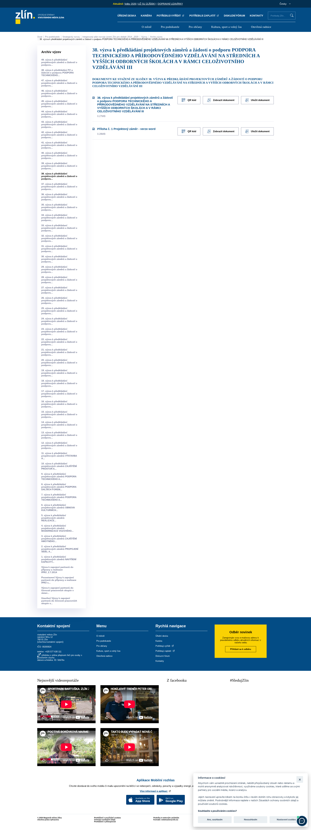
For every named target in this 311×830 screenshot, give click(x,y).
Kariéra (146, 15)
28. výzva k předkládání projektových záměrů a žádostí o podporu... (59, 280)
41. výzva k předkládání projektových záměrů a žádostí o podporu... (59, 145)
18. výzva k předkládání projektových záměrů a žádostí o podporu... (59, 383)
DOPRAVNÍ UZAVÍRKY (170, 3)
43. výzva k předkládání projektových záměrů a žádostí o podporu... (59, 124)
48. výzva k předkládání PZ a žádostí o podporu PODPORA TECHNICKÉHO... (57, 73)
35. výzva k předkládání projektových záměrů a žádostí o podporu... (59, 207)
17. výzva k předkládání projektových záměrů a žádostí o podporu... (59, 394)
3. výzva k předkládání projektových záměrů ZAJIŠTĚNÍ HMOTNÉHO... (59, 538)
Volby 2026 (130, 3)
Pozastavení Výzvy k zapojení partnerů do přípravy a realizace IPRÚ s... (58, 580)
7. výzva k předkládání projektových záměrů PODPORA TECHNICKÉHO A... (58, 497)
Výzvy (144, 37)
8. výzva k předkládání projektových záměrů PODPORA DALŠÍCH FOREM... (58, 487)
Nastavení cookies (286, 819)
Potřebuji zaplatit (202, 15)
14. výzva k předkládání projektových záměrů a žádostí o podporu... (59, 425)
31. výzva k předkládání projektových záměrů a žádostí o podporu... (59, 249)
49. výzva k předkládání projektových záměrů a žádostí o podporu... (59, 62)
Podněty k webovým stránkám (166, 818)
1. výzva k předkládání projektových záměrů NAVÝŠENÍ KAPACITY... (58, 559)
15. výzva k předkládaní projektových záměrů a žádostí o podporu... (59, 414)
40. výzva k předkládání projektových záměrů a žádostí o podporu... (59, 155)
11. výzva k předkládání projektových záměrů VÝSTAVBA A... (59, 456)
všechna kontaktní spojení (50, 642)
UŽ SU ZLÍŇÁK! (146, 3)
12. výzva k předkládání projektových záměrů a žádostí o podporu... (59, 445)
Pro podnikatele (170, 26)
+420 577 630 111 (53, 651)
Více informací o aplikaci (154, 791)
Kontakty (256, 15)
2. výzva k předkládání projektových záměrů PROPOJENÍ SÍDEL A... (59, 549)
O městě (146, 26)
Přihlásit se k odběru (240, 649)
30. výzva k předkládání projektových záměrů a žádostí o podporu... (59, 259)
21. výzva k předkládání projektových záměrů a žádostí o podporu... (59, 352)
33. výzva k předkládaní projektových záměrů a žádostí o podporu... (59, 228)
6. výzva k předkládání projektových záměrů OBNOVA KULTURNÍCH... (58, 507)
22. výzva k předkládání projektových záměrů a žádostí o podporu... (59, 342)
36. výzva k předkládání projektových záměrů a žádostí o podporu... (59, 197)
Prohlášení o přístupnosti (105, 822)
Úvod (39, 37)
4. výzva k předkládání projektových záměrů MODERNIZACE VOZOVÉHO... (57, 528)
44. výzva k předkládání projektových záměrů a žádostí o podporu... (59, 114)
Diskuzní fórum (234, 15)
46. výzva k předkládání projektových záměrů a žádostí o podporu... (59, 93)
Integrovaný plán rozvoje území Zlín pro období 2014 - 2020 (110, 37)
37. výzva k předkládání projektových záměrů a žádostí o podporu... (59, 186)
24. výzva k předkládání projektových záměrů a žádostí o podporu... (59, 321)
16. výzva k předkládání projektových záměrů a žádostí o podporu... (59, 404)
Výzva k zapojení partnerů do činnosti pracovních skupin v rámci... (57, 590)
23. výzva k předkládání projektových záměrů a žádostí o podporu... (59, 331)
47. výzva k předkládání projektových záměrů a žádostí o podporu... (59, 83)
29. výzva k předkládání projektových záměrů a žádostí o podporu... (59, 269)
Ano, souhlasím (215, 819)
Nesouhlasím (250, 819)
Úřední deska (126, 15)
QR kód (192, 100)
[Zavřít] (299, 779)
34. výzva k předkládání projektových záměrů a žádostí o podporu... (59, 217)
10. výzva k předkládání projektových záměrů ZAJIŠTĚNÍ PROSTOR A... (59, 466)
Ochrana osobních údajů (104, 820)
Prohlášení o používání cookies (107, 818)
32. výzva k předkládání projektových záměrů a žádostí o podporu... (59, 238)
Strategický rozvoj (71, 37)
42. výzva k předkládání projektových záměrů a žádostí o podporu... (59, 135)
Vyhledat (292, 15)
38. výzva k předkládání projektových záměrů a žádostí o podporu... (59, 176)
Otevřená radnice (261, 26)
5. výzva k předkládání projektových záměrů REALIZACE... (53, 518)
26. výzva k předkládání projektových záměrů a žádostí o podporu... (59, 300)
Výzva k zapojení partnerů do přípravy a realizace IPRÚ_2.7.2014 (57, 570)
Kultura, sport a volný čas (226, 26)
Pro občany (195, 26)
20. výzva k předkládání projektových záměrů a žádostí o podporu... (59, 362)
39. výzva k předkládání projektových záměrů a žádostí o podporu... (59, 166)
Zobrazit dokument (223, 100)
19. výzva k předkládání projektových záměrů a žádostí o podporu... (59, 373)
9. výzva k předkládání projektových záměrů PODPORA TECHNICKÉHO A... (58, 476)
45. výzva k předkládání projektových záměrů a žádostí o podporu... (59, 104)
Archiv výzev (156, 37)
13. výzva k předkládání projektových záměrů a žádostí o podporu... (59, 435)
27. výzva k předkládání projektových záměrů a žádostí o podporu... (59, 290)
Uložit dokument (260, 100)
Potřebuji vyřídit (169, 15)
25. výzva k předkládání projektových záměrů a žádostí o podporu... (59, 311)
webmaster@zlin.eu (169, 820)
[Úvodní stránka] (40, 23)
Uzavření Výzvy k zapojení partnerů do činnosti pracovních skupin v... (59, 601)
